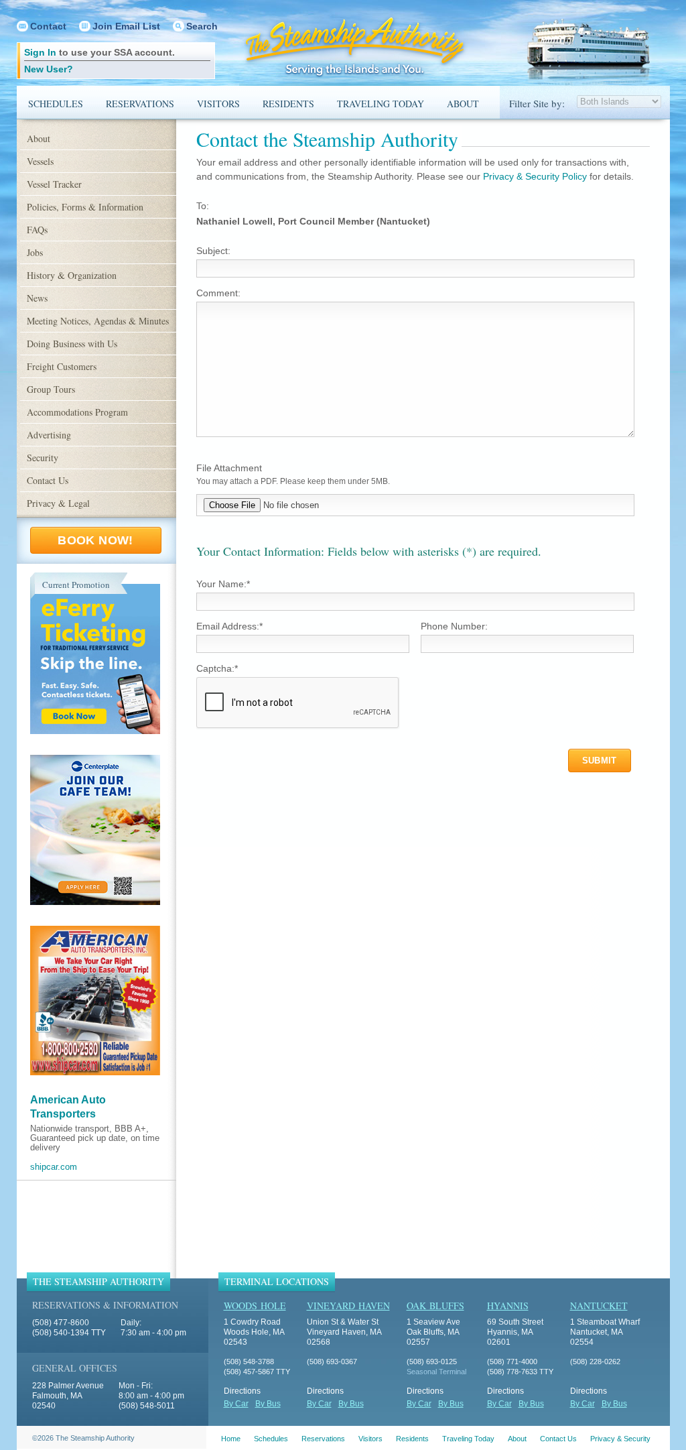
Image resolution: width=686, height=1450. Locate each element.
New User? (48, 69)
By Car (236, 1403)
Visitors (218, 103)
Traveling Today (380, 103)
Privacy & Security (620, 1439)
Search (202, 26)
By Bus (268, 1403)
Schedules (55, 103)
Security (42, 457)
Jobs (35, 252)
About (463, 103)
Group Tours (51, 389)
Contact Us (47, 480)
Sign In (40, 52)
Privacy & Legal (58, 503)
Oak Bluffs (435, 1305)
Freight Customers (61, 366)
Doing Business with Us (72, 343)
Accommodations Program (77, 412)
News (37, 298)
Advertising (49, 434)
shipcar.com (53, 1167)
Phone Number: (454, 626)
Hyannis (508, 1305)
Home (231, 1439)
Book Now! (95, 540)
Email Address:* (229, 626)
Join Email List (126, 26)
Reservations (140, 103)
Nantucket (599, 1305)
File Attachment (229, 468)
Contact (48, 26)
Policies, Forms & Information (85, 206)
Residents (288, 103)
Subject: (213, 250)
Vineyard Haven (348, 1305)
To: (202, 205)
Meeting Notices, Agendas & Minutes (98, 320)
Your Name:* (223, 584)
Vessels (40, 161)
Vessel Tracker (54, 184)
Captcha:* (217, 668)
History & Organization (72, 275)
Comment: (218, 293)
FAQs (37, 229)
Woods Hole (255, 1305)
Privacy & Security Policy (535, 176)
